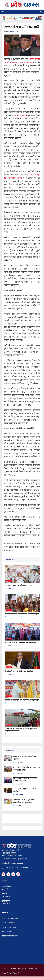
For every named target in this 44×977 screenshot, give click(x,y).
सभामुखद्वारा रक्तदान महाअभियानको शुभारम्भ (18, 585)
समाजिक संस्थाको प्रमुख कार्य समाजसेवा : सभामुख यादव (22, 700)
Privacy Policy (6, 973)
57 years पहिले (10, 588)
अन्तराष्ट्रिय (8, 667)
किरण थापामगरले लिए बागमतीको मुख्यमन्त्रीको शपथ (20, 642)
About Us (16, 973)
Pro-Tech (34, 968)
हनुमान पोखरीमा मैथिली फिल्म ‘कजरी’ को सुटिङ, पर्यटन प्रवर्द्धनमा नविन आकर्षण (21, 729)
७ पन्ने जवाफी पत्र (21, 115)
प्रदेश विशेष (8, 581)
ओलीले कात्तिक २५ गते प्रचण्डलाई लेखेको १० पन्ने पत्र (22, 60)
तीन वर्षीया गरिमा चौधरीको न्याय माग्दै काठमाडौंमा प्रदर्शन (22, 614)
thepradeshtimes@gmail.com (16, 858)
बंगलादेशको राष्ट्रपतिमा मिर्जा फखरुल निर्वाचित (19, 671)
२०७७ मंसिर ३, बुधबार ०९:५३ (11, 31)
